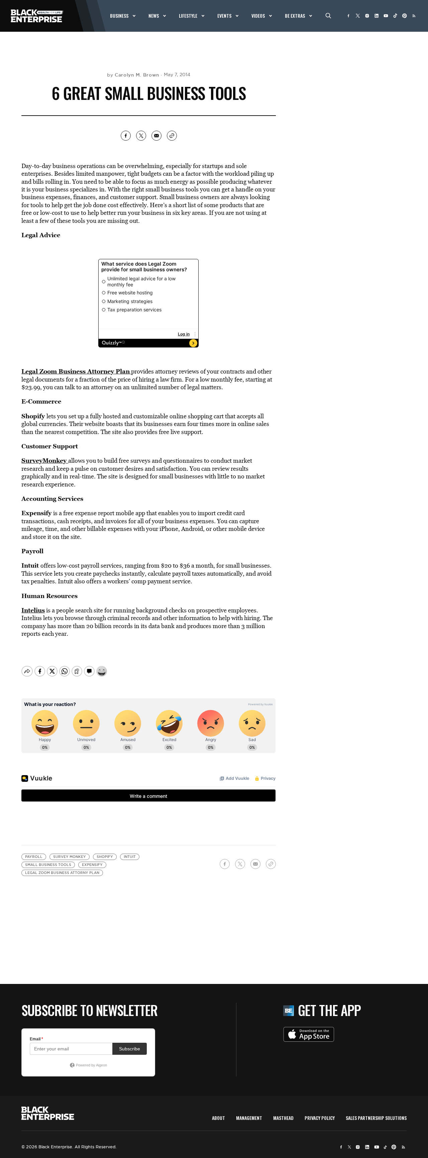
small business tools (48, 865)
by (133, 75)
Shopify (33, 416)
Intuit (30, 565)
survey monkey (69, 857)
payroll (33, 857)
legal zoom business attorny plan (62, 873)
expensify (92, 865)
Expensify (36, 513)
